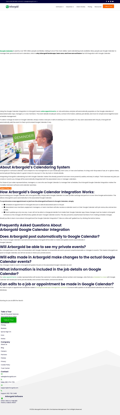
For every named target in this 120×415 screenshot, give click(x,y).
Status (3, 339)
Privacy (3, 361)
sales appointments (9, 277)
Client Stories (80, 7)
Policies (3, 358)
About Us (4, 344)
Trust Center (5, 368)
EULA (2, 335)
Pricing (90, 7)
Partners (4, 355)
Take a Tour (108, 6)
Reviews (3, 328)
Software (59, 7)
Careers (4, 351)
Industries (69, 7)
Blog (2, 348)
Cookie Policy (5, 365)
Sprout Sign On (6, 332)
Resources (98, 7)
